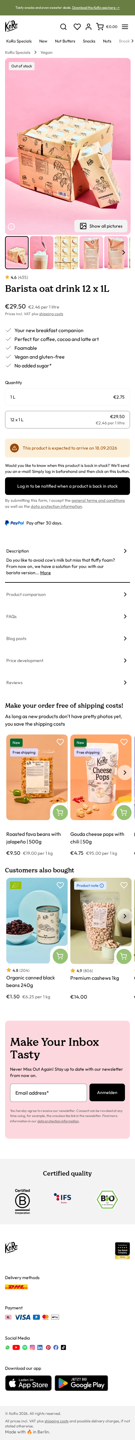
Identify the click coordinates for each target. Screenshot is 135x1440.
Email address (32, 1093)
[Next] (132, 40)
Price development (24, 660)
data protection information (56, 506)
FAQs (11, 616)
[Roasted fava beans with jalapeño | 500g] (37, 795)
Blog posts (16, 638)
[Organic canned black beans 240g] (37, 939)
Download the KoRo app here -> (96, 7)
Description (17, 551)
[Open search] (63, 26)
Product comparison (26, 594)
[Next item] (123, 252)
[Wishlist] (77, 26)
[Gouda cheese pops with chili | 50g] (101, 795)
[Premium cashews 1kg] (101, 939)
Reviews (14, 682)
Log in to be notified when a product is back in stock (67, 486)
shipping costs (51, 313)
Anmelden (107, 1092)
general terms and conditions (98, 500)
